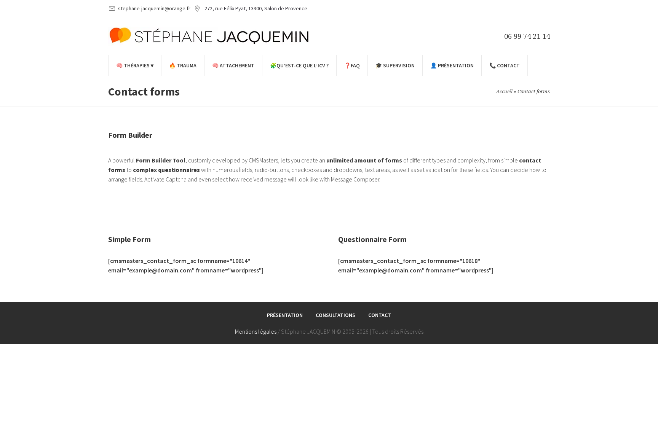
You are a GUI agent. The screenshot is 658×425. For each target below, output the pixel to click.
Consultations (335, 315)
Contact (379, 315)
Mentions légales (255, 331)
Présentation (285, 315)
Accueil (504, 91)
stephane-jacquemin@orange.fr (154, 8)
